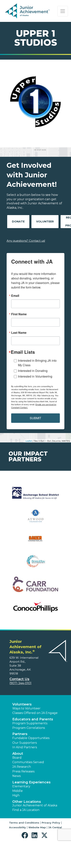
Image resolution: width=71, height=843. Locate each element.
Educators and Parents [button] (32, 719)
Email (15, 295)
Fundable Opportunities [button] (30, 738)
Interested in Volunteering (35, 376)
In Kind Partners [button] (24, 747)
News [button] (16, 776)
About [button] (17, 753)
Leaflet (29, 440)
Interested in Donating (33, 370)
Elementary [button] (21, 786)
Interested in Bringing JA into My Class (37, 362)
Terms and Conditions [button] (24, 822)
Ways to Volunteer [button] (26, 708)
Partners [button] (19, 734)
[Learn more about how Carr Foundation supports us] (35, 586)
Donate (18, 221)
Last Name (19, 332)
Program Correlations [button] (28, 728)
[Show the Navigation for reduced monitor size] (62, 11)
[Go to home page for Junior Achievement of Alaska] (27, 11)
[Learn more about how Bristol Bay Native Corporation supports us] (35, 563)
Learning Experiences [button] (31, 782)
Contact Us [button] (19, 679)
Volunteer (45, 221)
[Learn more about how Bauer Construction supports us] (35, 541)
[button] (25, 835)
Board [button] (17, 757)
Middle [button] (17, 791)
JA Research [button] (21, 766)
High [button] (16, 795)
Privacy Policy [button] (51, 822)
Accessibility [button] (17, 827)
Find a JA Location (25, 810)
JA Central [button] (55, 827)
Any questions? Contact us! (26, 240)
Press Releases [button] (23, 771)
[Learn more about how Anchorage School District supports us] (35, 495)
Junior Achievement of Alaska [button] (34, 805)
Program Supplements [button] (29, 723)
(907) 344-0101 (20, 683)
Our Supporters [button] (24, 743)
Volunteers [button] (22, 704)
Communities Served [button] (28, 762)
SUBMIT (35, 418)
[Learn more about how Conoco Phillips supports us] (35, 609)
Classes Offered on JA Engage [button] (35, 713)
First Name (19, 314)
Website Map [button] (37, 827)
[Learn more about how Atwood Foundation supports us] (35, 518)
